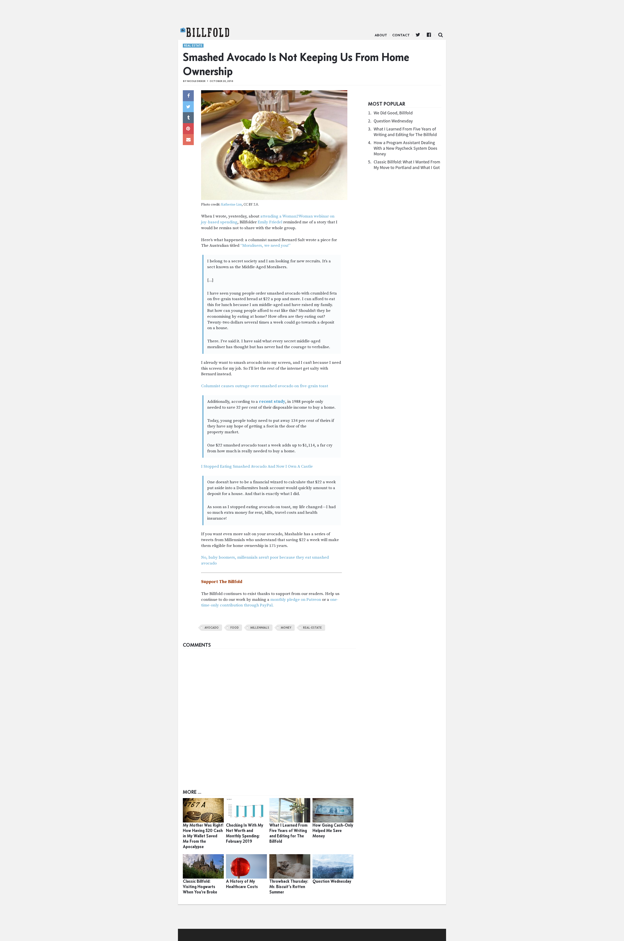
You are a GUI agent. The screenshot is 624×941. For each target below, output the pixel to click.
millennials (259, 627)
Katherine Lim (231, 205)
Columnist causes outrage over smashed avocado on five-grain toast (264, 386)
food (234, 627)
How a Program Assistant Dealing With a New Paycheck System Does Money (405, 148)
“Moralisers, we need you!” (265, 245)
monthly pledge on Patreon (295, 599)
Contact (401, 35)
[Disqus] (269, 712)
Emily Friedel (270, 222)
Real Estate (193, 45)
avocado (212, 627)
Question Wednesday (393, 121)
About (381, 35)
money (286, 627)
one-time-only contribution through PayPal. (269, 602)
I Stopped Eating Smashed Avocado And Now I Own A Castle (257, 466)
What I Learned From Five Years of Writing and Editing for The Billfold (405, 131)
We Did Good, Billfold (393, 113)
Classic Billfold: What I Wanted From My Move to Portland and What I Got (407, 164)
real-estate (312, 627)
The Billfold (204, 32)
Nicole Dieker (196, 81)
